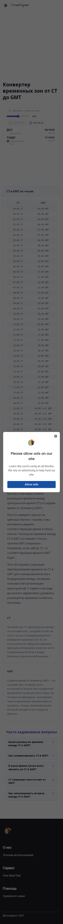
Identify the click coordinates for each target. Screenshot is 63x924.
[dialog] (31, 462)
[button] (31, 484)
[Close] (55, 436)
